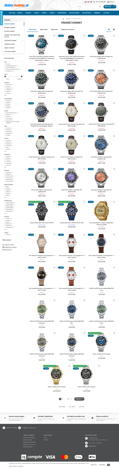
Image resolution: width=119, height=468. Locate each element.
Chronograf (9, 177)
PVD (7, 147)
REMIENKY (97, 13)
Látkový (8, 165)
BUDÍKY (44, 13)
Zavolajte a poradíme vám (76, 416)
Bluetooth (9, 223)
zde (22, 466)
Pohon (6, 111)
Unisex (8, 104)
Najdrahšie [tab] (54, 29)
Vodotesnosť (8, 200)
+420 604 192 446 (9, 244)
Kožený (9, 158)
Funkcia (6, 216)
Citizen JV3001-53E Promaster (87, 387)
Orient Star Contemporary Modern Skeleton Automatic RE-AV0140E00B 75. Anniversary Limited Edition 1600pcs (41, 58)
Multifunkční (10, 179)
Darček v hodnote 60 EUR (13, 69)
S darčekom (10, 71)
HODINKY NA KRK (9, 44)
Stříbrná (9, 191)
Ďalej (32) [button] (78, 399)
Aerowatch (9, 84)
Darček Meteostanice (12, 65)
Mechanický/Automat (12, 112)
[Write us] (86, 446)
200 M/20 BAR (10, 204)
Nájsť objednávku (27, 447)
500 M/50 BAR (10, 207)
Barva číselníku (8, 184)
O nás (45, 437)
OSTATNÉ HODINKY (10, 51)
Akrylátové (9, 131)
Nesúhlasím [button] (102, 464)
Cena (5, 74)
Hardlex (8, 135)
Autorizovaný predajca (16, 416)
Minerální (9, 133)
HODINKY (28, 13)
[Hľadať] (100, 6)
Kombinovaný (10, 176)
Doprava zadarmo (102, 416)
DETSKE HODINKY (9, 31)
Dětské (8, 105)
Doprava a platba (27, 440)
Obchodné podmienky (29, 437)
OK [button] (108, 464)
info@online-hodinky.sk (10, 247)
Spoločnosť (48, 435)
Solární (8, 116)
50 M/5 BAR (10, 209)
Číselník (6, 170)
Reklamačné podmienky (29, 442)
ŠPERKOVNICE (62, 13)
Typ (5, 62)
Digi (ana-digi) (10, 181)
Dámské (9, 102)
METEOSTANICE (74, 13)
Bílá (7, 186)
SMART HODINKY (9, 48)
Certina (9, 93)
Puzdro (6, 138)
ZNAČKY (19, 13)
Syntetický (9, 163)
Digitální (9, 174)
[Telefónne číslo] (4, 428)
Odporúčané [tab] (32, 29)
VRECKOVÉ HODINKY (10, 40)
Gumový (8, 159)
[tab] (108, 29)
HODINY (36, 13)
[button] (114, 6)
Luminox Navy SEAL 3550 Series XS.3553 (72, 223)
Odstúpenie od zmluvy (29, 444)
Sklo (5, 126)
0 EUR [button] (110, 6)
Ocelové (9, 140)
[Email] (91, 2)
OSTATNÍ (106, 13)
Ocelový (9, 156)
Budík (8, 222)
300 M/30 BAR (10, 206)
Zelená (8, 193)
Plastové (9, 129)
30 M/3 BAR (10, 211)
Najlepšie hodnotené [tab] (67, 29)
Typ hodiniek (8, 98)
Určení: (6, 232)
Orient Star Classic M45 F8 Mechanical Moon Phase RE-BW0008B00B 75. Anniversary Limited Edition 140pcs (72, 58)
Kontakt (46, 440)
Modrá (8, 190)
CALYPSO (9, 88)
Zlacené (8, 149)
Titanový (9, 161)
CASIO (8, 91)
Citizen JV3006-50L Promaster (101, 354)
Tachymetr (9, 225)
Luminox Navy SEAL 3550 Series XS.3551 (42, 223)
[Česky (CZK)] (85, 2)
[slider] (5, 76)
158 (68, 399)
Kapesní (8, 107)
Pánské (9, 100)
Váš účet (111, 2)
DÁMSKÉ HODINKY (9, 27)
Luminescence (10, 227)
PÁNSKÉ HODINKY (9, 24)
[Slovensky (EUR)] (88, 2)
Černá (8, 188)
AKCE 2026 (12, 13)
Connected (9, 118)
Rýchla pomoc (8, 249)
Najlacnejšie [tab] (44, 29)
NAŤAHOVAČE (86, 13)
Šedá (8, 195)
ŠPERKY (52, 13)
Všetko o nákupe (28, 435)
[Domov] (17, 5)
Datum (9, 218)
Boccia (8, 86)
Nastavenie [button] (94, 464)
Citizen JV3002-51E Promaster (57, 387)
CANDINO (9, 89)
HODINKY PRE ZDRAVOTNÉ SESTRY (12, 36)
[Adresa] (86, 438)
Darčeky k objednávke (45, 416)
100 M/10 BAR (10, 202)
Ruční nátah (9, 119)
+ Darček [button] (31, 35)
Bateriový (9, 114)
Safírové (9, 128)
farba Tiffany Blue (11, 67)
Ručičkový (10, 172)
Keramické (9, 145)
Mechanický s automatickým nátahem (13, 122)
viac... (5, 95)
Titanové (9, 142)
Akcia (8, 64)
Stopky (9, 220)
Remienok (7, 154)
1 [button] (60, 399)
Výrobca (6, 82)
